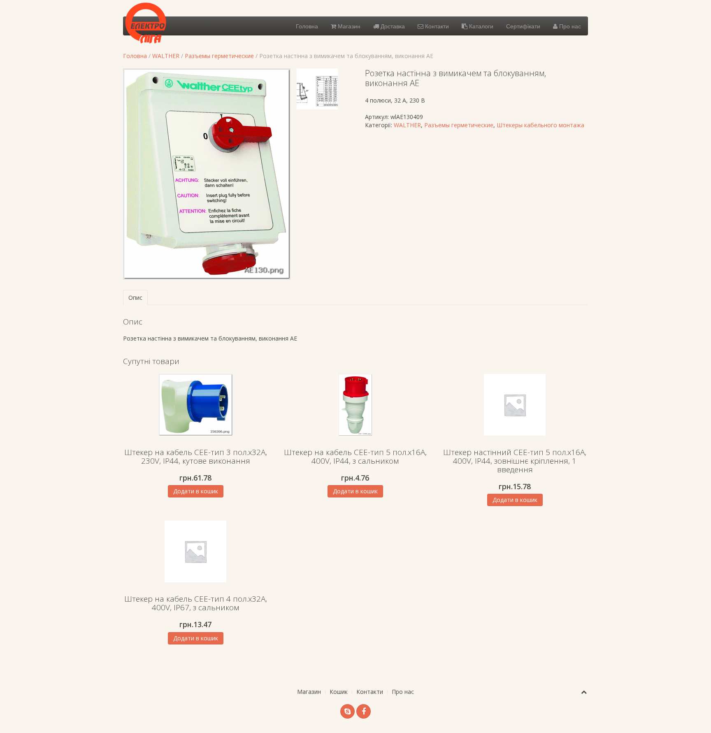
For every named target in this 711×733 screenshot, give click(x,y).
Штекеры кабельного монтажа (540, 125)
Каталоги (480, 26)
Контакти (436, 26)
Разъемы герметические (219, 56)
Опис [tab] (135, 297)
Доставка (392, 26)
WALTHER (165, 56)
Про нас (569, 26)
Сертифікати (523, 26)
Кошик (339, 692)
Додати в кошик (195, 491)
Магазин (348, 26)
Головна (307, 26)
